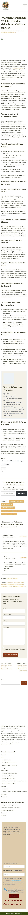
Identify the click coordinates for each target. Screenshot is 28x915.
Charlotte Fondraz (8, 535)
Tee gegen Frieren (6, 510)
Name (4, 608)
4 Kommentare (19, 31)
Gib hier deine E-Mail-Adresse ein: (12, 870)
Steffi (4, 31)
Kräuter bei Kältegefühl (8, 507)
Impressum (4, 794)
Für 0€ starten (4, 770)
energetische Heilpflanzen (16, 501)
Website (5, 621)
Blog (2, 757)
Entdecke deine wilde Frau (8, 778)
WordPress (19, 913)
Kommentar (6, 627)
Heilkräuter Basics (6, 760)
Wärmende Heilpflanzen (19, 510)
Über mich (3, 754)
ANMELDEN (14, 896)
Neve (7, 913)
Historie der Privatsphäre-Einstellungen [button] (10, 807)
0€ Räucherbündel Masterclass (9, 773)
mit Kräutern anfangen (12, 578)
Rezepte (4, 768)
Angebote (3, 786)
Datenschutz (4, 796)
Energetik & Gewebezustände (8, 32)
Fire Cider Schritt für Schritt (8, 783)
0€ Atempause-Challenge (8, 775)
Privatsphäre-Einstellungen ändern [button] (9, 805)
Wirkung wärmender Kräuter (9, 514)
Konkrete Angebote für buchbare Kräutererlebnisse (14, 791)
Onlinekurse (5, 789)
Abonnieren (21, 493)
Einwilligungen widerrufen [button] (7, 810)
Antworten (23, 536)
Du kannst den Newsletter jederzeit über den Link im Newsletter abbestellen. (13, 883)
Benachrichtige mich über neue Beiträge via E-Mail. (14, 650)
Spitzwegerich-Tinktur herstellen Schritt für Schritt (14, 781)
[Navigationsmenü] (25, 5)
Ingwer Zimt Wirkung (7, 504)
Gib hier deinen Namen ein (10, 863)
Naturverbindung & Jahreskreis (9, 765)
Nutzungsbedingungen (12, 892)
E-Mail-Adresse (7, 614)
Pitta (15, 341)
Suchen (3, 679)
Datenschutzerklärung (16, 880)
